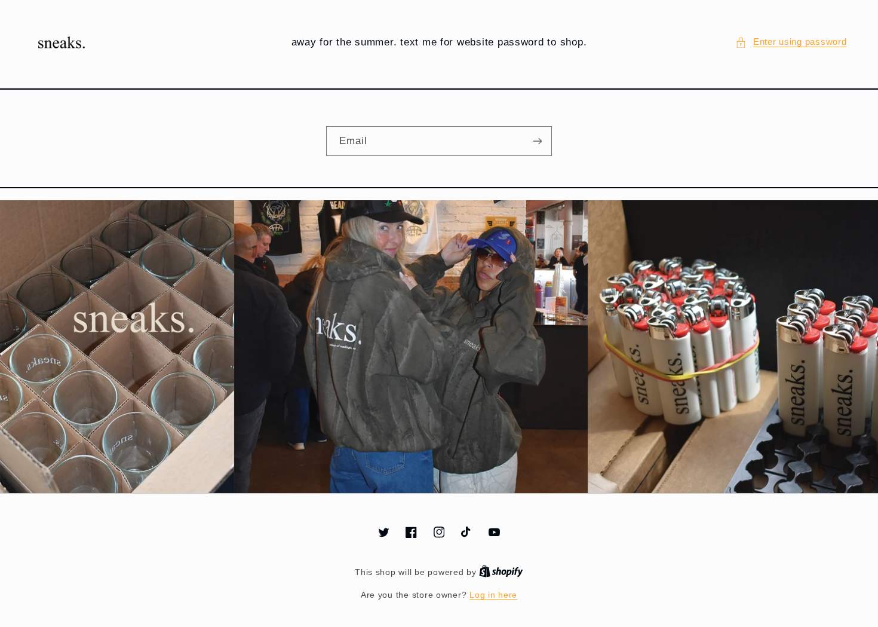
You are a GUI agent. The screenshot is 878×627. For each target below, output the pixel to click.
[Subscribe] (537, 140)
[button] (790, 42)
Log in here (493, 595)
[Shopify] (501, 572)
